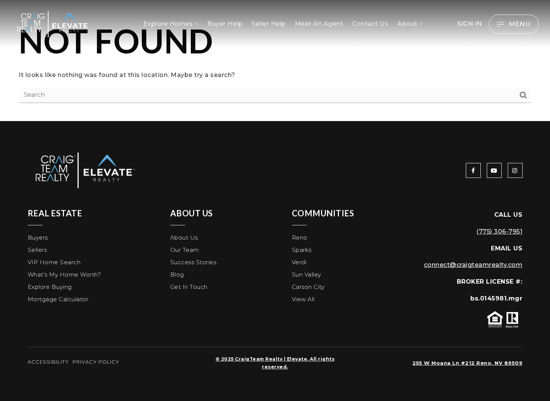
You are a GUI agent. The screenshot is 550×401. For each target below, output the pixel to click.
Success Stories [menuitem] (193, 262)
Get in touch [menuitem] (189, 286)
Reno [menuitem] (300, 237)
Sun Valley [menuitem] (306, 274)
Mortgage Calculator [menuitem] (58, 299)
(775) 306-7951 (499, 231)
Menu (520, 24)
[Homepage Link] (52, 23)
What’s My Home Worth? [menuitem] (64, 274)
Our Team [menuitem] (184, 249)
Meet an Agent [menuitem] (319, 23)
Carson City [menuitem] (308, 286)
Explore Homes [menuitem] (169, 23)
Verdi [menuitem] (299, 262)
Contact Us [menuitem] (370, 23)
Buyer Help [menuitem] (224, 23)
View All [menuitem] (303, 299)
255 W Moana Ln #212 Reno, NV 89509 (467, 363)
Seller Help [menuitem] (268, 23)
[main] (275, 60)
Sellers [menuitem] (37, 249)
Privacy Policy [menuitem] (96, 362)
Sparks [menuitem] (302, 249)
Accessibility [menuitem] (48, 362)
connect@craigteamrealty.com (473, 264)
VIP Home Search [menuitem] (54, 262)
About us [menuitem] (184, 237)
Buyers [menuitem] (38, 237)
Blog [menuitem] (177, 274)
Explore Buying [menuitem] (50, 286)
